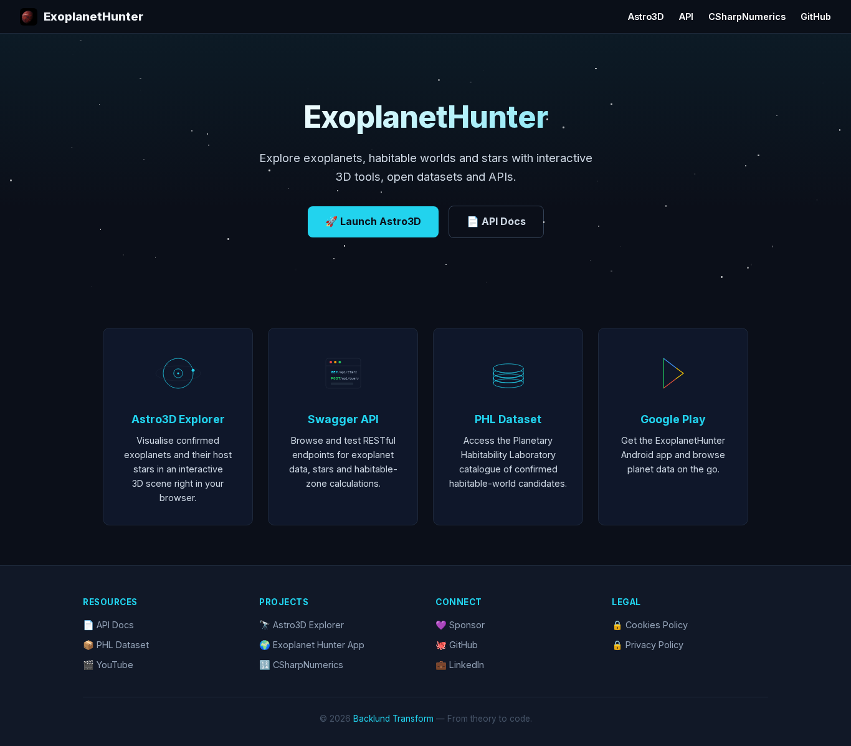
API (686, 16)
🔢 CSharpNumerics (301, 664)
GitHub (816, 16)
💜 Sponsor (460, 624)
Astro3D (646, 16)
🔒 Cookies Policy (650, 624)
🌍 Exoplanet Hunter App (311, 644)
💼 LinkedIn (459, 664)
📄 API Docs (496, 221)
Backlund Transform (393, 719)
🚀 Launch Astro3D (373, 221)
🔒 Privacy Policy (647, 644)
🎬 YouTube (108, 664)
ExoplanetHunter (93, 16)
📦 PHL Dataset (116, 644)
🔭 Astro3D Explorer (301, 624)
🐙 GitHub (456, 644)
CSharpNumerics (747, 16)
